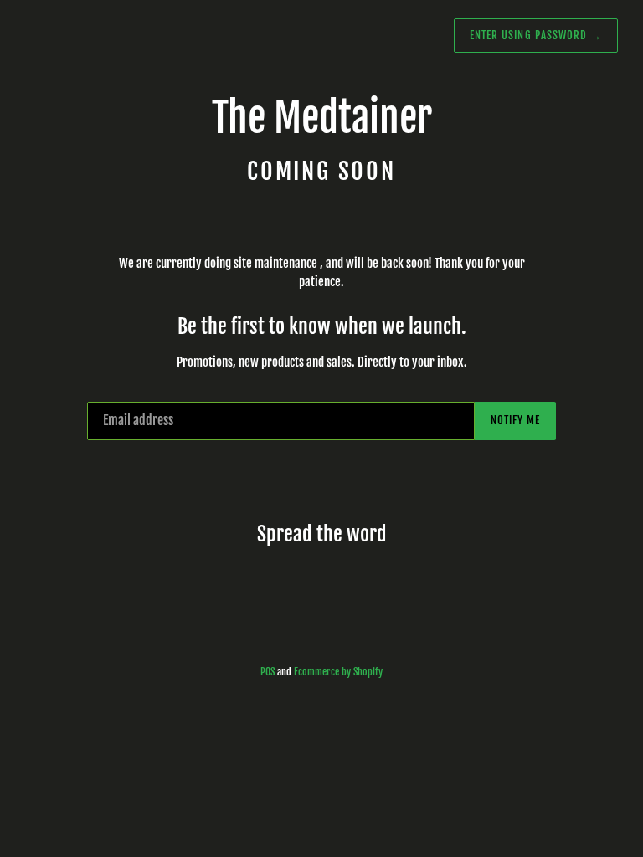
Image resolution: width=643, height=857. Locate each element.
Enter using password (536, 35)
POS (267, 671)
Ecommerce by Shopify (338, 671)
